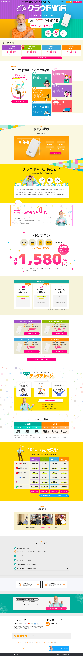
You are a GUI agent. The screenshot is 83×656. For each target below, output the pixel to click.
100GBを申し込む (32, 333)
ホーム (16, 642)
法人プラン (48, 2)
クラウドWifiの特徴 (25, 2)
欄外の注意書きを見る (41, 119)
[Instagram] (17, 654)
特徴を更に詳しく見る (20, 101)
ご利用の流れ (40, 2)
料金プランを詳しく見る (41, 360)
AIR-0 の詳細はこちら (55, 153)
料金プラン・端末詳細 (31, 2)
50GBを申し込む (59, 333)
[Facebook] (14, 654)
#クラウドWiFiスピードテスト (45, 527)
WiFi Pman (60, 642)
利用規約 (20, 648)
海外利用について (36, 2)
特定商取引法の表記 (35, 648)
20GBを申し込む (31, 351)
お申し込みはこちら (57, 608)
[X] (15, 654)
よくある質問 (45, 2)
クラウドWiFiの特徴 (22, 642)
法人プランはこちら (43, 648)
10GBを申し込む (59, 351)
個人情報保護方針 (27, 648)
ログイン (68, 1)
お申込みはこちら (77, 1)
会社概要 (16, 648)
